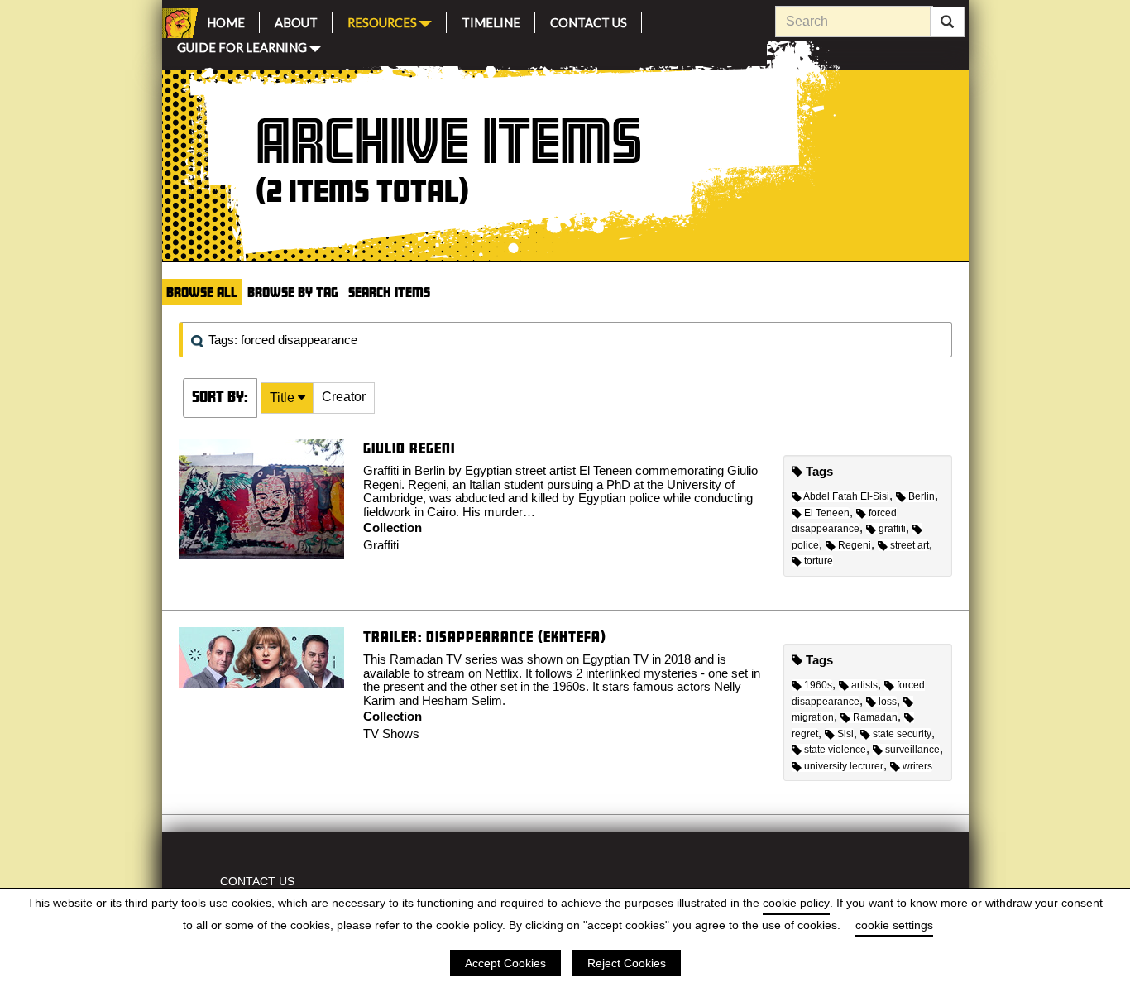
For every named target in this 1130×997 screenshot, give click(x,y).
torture (818, 561)
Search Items (389, 292)
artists (864, 685)
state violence (835, 749)
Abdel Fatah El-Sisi (846, 496)
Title (284, 398)
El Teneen (827, 513)
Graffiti (381, 545)
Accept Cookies (505, 963)
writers (917, 766)
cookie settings (894, 925)
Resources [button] (382, 21)
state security (902, 734)
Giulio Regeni (409, 448)
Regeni (854, 545)
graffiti (892, 528)
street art (909, 545)
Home (226, 20)
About (296, 20)
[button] (287, 398)
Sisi (845, 734)
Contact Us (588, 20)
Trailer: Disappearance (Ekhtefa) (484, 637)
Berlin (921, 496)
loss (888, 701)
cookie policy (796, 902)
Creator (344, 397)
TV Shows (391, 733)
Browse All (201, 292)
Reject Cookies (626, 963)
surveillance (912, 749)
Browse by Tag (292, 292)
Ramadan (875, 717)
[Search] (947, 22)
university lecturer (843, 766)
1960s (818, 685)
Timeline (491, 20)
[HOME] (177, 23)
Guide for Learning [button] (242, 46)
